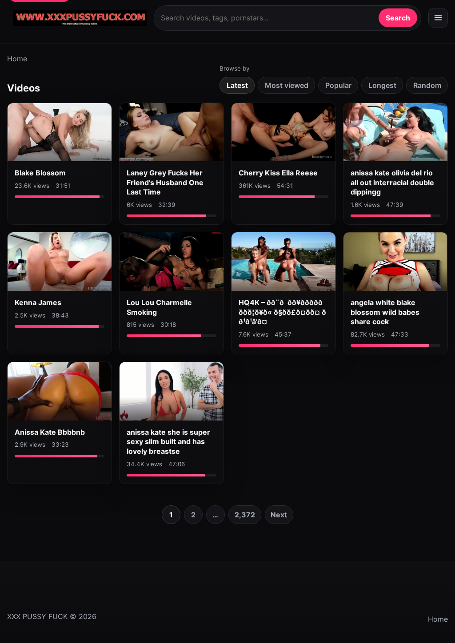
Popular (338, 85)
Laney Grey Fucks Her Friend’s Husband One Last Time (165, 182)
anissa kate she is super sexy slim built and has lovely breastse (168, 442)
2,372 (245, 514)
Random (427, 85)
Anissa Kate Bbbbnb (50, 432)
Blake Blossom (40, 172)
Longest (382, 85)
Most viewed (286, 85)
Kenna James (38, 302)
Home (17, 58)
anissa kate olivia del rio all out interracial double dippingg (392, 182)
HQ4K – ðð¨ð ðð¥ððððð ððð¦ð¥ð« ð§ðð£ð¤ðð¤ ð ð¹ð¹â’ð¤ (282, 312)
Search (398, 17)
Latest (237, 85)
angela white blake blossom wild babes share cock (385, 312)
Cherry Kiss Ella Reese (278, 172)
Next (279, 514)
